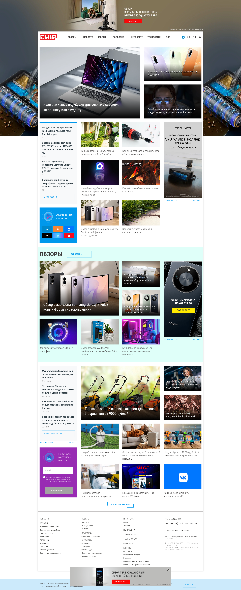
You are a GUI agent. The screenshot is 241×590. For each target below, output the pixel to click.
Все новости (50, 196)
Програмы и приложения (91, 553)
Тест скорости (131, 539)
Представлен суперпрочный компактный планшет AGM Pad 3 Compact (57, 130)
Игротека (128, 519)
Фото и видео (45, 540)
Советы (102, 37)
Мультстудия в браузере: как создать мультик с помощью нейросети (57, 374)
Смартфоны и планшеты (49, 527)
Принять (189, 585)
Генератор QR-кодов (131, 555)
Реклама (128, 543)
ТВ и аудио (44, 546)
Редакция (127, 558)
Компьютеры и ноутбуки (50, 530)
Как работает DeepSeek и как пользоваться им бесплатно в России (58, 404)
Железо (126, 526)
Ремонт (84, 529)
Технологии (154, 37)
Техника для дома (47, 550)
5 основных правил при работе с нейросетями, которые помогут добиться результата (58, 420)
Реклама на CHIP (171, 200)
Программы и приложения (51, 553)
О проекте (127, 551)
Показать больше (120, 504)
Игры (125, 522)
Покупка (85, 522)
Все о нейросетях (53, 433)
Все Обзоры (76, 254)
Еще (168, 37)
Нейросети (137, 37)
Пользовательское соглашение (136, 561)
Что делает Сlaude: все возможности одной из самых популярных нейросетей (58, 389)
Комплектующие (46, 533)
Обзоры (72, 37)
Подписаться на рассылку (178, 530)
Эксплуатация (87, 526)
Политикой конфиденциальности (59, 481)
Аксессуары (44, 543)
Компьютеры (86, 540)
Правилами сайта (63, 479)
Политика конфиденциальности (136, 565)
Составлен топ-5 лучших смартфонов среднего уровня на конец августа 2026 (57, 183)
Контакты (197, 200)
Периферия (44, 537)
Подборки (118, 37)
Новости (88, 37)
